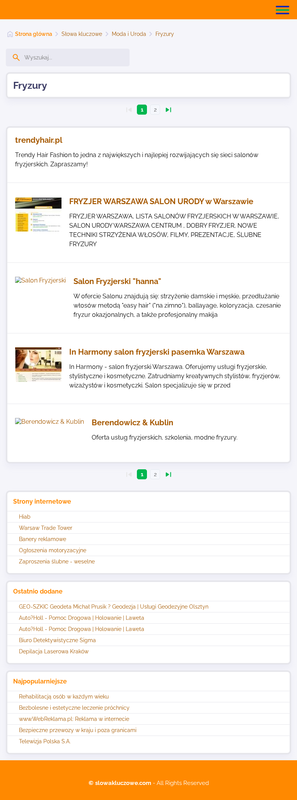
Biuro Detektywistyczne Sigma (57, 640)
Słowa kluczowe (81, 34)
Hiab (25, 517)
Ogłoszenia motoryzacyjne (52, 550)
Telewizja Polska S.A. (45, 741)
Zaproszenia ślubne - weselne (57, 561)
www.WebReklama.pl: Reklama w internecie (74, 719)
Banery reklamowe (42, 539)
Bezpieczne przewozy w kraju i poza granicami (78, 730)
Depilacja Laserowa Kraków (54, 651)
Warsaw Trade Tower (45, 528)
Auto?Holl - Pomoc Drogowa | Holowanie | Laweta (81, 618)
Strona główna (33, 34)
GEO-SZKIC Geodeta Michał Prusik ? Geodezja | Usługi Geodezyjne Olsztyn (113, 607)
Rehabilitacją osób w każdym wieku (64, 696)
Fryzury (164, 34)
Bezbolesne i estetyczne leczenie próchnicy (74, 708)
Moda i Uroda (129, 34)
